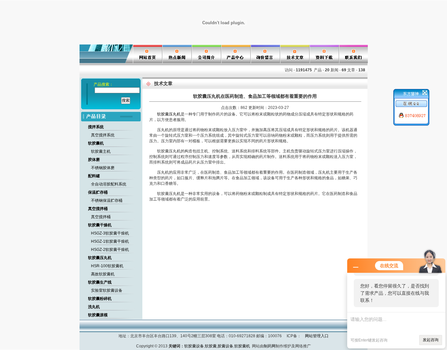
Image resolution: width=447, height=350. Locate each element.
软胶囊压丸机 (169, 114)
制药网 (270, 346)
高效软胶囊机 (103, 274)
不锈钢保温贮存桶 (106, 200)
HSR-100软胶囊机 (107, 266)
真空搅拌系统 (103, 135)
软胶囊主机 (101, 151)
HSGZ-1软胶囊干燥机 (110, 241)
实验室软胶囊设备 (106, 290)
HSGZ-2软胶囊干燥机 (110, 249)
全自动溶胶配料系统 (108, 184)
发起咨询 (430, 340)
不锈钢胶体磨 (103, 168)
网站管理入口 (317, 336)
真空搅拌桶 (101, 217)
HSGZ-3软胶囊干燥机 (110, 233)
